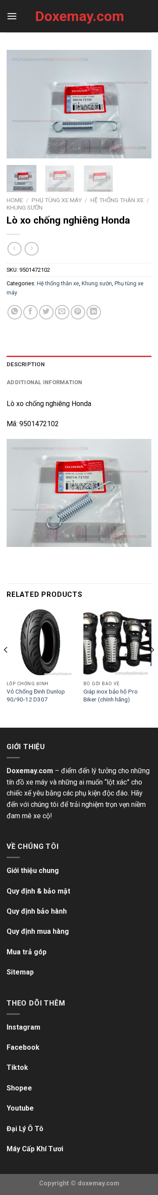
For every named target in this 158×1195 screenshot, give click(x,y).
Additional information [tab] (45, 382)
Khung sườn (25, 207)
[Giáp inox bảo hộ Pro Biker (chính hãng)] (117, 642)
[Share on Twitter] (46, 312)
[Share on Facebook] (30, 312)
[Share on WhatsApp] (14, 312)
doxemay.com (98, 1183)
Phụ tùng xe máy (57, 199)
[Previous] (21, 104)
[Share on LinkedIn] (93, 312)
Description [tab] (26, 364)
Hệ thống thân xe (117, 199)
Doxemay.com (79, 16)
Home (15, 199)
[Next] (137, 104)
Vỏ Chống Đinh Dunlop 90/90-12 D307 (36, 695)
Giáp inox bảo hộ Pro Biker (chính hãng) (110, 695)
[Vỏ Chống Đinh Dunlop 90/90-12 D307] (41, 642)
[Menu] (12, 16)
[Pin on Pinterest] (78, 312)
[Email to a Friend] (62, 312)
